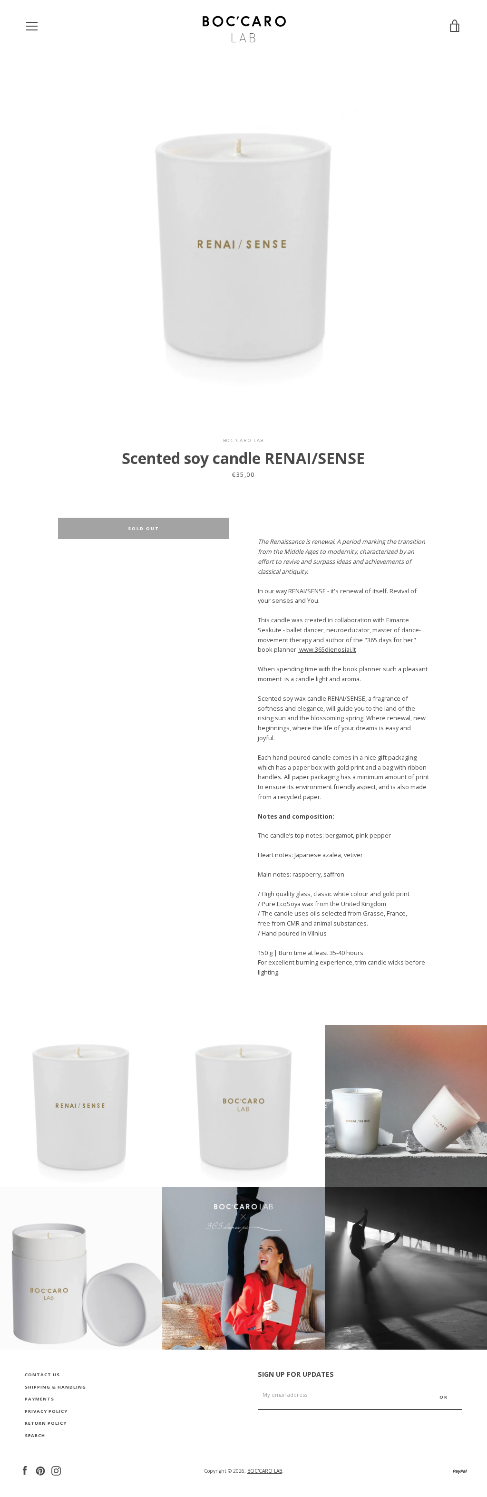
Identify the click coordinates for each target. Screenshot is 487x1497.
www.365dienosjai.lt (327, 649)
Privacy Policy (46, 1411)
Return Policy (46, 1423)
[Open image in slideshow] (244, 244)
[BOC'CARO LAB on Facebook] (24, 1470)
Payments (39, 1399)
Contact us (42, 1374)
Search (35, 1435)
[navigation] (32, 26)
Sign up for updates (296, 1374)
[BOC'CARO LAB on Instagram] (56, 1470)
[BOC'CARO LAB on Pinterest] (40, 1470)
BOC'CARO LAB (264, 1471)
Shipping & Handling (55, 1387)
